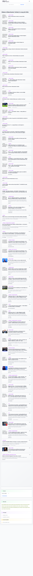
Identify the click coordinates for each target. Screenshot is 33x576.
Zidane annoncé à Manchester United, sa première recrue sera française (17, 68)
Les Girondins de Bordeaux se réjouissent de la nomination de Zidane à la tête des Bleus (16, 332)
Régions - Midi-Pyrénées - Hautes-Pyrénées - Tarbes (10, 454)
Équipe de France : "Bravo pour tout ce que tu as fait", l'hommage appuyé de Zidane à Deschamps (17, 396)
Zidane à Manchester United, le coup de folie (16, 16)
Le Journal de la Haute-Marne (6, 228)
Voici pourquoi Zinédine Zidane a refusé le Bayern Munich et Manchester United (17, 36)
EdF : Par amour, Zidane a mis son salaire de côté (17, 260)
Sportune (4, 220)
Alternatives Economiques (6, 445)
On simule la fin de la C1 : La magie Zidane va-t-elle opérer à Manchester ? (13, 125)
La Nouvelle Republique (12, 308)
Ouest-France (10, 147)
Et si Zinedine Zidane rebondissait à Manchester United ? (12, 74)
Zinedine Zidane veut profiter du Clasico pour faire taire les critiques (17, 139)
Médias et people (12, 196)
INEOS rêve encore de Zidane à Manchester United (17, 61)
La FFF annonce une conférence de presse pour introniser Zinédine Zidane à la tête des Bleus (16, 450)
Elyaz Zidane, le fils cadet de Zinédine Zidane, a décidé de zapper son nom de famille (16, 208)
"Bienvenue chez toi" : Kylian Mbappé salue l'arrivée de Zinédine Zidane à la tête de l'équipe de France (17, 297)
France (4, 231)
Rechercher (22, 4)
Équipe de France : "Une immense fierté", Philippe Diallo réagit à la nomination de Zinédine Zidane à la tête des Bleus (17, 387)
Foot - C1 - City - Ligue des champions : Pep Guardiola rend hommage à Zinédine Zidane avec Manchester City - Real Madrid (17, 152)
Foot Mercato (10, 174)
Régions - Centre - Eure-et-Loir (13, 249)
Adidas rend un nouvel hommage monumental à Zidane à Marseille (14, 216)
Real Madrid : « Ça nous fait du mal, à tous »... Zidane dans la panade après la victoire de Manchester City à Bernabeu (17, 159)
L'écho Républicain (11, 256)
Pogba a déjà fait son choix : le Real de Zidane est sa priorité (13, 55)
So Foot (10, 107)
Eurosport (4, 57)
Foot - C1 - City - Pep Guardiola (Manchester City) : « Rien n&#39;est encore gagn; (17, 166)
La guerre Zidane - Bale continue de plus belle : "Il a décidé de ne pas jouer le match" (14, 185)
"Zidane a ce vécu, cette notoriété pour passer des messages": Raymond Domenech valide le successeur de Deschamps (17, 279)
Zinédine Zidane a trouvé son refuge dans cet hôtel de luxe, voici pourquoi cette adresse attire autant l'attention (17, 269)
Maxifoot (4, 134)
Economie (5, 440)
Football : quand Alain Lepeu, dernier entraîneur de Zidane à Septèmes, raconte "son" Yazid (17, 340)
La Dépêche (10, 327)
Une (10, 304)
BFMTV (10, 354)
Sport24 (4, 193)
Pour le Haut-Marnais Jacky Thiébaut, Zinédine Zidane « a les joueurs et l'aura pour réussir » (14, 225)
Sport (9, 31)
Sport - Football (11, 27)
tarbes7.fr (4, 459)
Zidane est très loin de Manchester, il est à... (10, 178)
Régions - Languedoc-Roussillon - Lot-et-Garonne (15, 320)
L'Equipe (10, 154)
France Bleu (10, 410)
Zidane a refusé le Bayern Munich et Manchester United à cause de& (17, 29)
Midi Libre (10, 301)
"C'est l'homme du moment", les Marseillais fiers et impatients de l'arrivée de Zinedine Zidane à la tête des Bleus (17, 415)
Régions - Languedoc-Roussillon (13, 375)
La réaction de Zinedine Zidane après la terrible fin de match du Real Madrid (17, 172)
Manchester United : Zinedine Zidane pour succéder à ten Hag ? (13, 99)
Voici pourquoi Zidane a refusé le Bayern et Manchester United (16, 43)
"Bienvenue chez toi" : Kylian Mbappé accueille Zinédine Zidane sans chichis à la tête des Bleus (16, 313)
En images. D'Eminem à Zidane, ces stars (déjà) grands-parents (16, 93)
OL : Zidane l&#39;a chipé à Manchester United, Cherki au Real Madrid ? (16, 80)
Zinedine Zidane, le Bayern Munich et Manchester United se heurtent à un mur (14, 49)
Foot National (10, 283)
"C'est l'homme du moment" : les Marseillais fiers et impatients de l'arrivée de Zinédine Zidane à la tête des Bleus (17, 405)
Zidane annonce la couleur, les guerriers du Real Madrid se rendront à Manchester (14, 119)
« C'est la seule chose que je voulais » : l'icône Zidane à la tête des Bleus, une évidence (17, 306)
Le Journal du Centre (11, 246)
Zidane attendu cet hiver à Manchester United (10, 86)
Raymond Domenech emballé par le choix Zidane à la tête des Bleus (17, 288)
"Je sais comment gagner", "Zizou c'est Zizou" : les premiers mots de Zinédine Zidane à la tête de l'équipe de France (17, 377)
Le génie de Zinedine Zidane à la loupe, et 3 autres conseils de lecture (14, 441)
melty (9, 274)
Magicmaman (10, 212)
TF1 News (10, 317)
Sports (10, 143)
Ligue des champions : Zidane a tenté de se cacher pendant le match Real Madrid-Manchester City (17, 105)
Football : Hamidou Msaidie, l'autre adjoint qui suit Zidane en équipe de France (17, 359)
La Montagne (4, 237)
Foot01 (10, 63)
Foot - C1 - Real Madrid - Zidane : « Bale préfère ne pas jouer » (17, 112)
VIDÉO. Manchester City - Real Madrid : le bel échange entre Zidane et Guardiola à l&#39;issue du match (17, 146)
